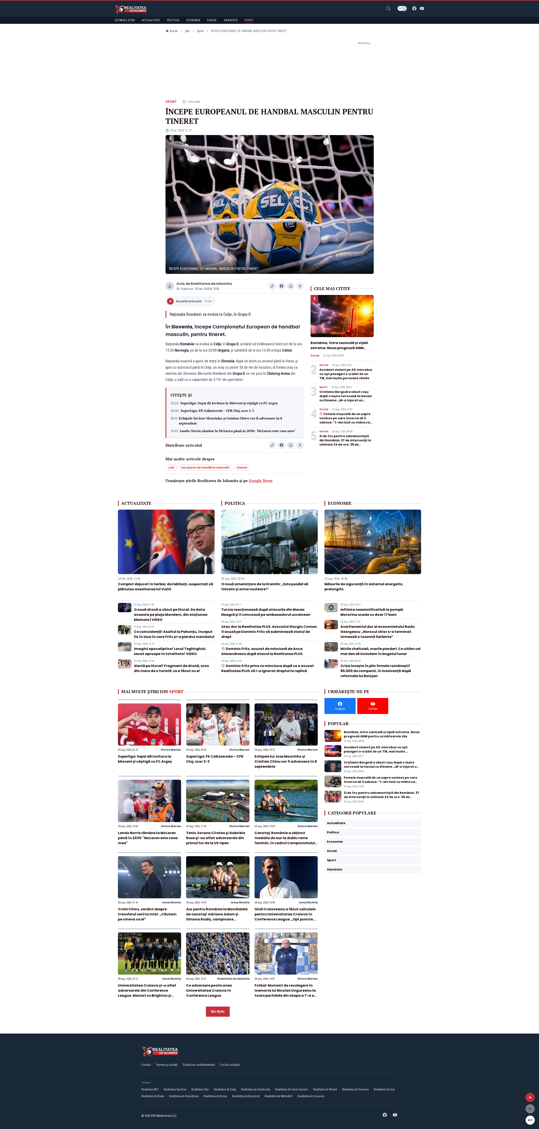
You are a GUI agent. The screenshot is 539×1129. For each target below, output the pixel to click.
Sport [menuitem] (248, 20)
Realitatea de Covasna (311, 1096)
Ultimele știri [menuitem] (125, 20)
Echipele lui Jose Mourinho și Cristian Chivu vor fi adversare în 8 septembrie (230, 421)
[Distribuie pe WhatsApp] (291, 286)
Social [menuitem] (212, 20)
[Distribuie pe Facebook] (281, 286)
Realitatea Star (200, 1089)
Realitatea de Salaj (225, 1089)
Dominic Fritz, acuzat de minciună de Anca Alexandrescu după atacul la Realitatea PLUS (262, 651)
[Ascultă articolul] (530, 1097)
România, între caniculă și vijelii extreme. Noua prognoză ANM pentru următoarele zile (339, 347)
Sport (200, 31)
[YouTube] (421, 8)
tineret (242, 467)
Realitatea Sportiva (175, 1089)
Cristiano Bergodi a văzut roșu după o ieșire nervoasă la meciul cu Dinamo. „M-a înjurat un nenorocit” (345, 398)
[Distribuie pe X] (300, 286)
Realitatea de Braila (152, 1096)
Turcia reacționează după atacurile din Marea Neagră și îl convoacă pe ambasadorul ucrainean (265, 612)
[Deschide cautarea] (388, 8)
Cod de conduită (230, 1064)
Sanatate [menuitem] (231, 20)
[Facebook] (414, 8)
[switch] (402, 8)
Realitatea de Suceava (355, 1089)
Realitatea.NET (150, 1089)
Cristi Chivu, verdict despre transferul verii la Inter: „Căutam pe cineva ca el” (147, 914)
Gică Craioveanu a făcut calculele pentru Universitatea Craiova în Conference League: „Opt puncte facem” (285, 917)
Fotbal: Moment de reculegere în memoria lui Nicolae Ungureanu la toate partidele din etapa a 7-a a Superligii (285, 993)
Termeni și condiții (166, 1064)
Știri (187, 31)
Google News (260, 480)
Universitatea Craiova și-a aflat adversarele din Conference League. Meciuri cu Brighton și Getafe (147, 993)
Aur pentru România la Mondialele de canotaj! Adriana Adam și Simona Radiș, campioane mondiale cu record (217, 917)
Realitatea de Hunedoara (184, 1096)
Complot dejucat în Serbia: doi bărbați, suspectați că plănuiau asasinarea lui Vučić (165, 587)
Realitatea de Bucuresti (246, 1096)
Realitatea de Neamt (325, 1089)
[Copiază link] (272, 286)
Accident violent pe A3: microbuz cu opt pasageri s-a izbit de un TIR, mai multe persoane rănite (345, 374)
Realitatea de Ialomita (211, 283)
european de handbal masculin (205, 467)
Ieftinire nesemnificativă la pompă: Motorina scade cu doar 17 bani (372, 612)
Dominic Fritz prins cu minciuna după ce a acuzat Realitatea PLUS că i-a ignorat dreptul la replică (267, 668)
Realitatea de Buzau (215, 1096)
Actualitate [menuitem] (151, 20)
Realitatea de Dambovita (255, 1089)
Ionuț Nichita (171, 902)
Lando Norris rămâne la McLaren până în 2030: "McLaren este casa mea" (238, 431)
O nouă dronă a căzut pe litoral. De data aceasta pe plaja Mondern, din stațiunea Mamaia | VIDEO (170, 614)
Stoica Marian (171, 749)
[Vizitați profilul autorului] (169, 286)
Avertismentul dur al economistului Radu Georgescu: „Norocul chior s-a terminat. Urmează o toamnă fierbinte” (377, 631)
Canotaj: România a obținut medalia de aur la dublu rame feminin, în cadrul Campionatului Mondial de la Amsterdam (285, 840)
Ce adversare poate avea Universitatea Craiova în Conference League (209, 990)
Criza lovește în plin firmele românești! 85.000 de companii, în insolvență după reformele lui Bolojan (375, 670)
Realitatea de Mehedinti (278, 1096)
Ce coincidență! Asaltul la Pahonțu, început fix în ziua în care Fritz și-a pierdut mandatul (174, 634)
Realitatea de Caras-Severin (291, 1089)
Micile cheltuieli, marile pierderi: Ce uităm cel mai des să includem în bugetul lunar (380, 651)
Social (315, 355)
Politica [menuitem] (173, 20)
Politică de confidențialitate (199, 1064)
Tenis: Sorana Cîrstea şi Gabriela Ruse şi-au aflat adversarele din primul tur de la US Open (215, 837)
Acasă (173, 31)
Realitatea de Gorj (384, 1089)
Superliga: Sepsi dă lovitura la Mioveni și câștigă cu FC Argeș (229, 403)
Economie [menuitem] (193, 20)
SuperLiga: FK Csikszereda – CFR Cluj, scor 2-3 (217, 410)
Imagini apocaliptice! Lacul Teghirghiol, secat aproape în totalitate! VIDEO (170, 651)
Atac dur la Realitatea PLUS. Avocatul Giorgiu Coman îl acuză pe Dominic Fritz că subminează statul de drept (269, 631)
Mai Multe (218, 1012)
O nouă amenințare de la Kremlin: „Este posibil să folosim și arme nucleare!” (264, 587)
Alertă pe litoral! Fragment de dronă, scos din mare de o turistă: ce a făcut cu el (171, 668)
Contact (146, 1064)
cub (171, 467)
